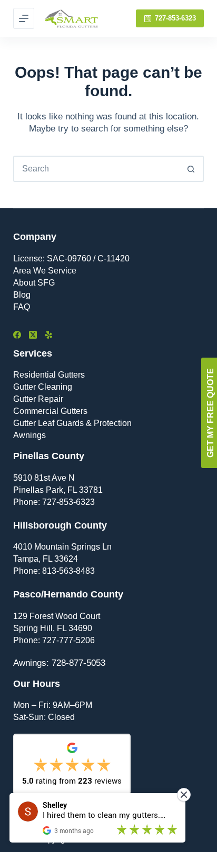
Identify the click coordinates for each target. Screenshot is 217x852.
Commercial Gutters (50, 411)
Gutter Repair (38, 398)
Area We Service (44, 270)
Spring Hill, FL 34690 (52, 628)
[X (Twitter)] (33, 335)
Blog (22, 294)
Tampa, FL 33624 (45, 558)
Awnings (29, 435)
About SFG (34, 282)
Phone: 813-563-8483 (54, 570)
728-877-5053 (78, 663)
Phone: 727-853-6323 (54, 502)
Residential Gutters (49, 374)
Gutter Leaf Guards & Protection (72, 423)
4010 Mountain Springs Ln (62, 546)
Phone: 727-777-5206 (54, 640)
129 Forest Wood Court (56, 616)
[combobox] (96, 169)
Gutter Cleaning (42, 386)
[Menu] (23, 18)
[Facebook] (17, 335)
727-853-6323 (175, 18)
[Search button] (191, 169)
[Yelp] (49, 335)
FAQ (21, 306)
